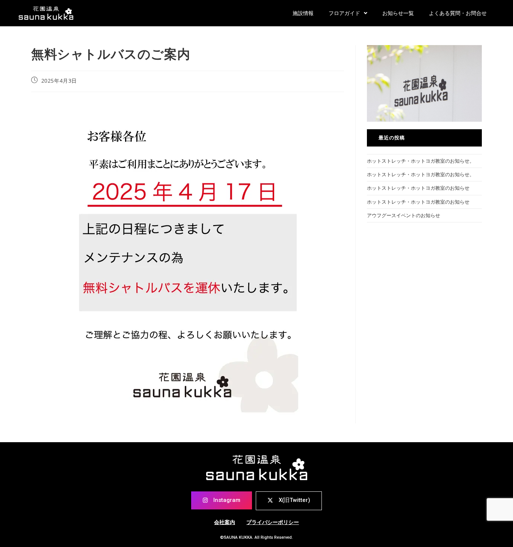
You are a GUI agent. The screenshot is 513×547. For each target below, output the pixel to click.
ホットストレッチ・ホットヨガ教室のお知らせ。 (420, 160)
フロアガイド (344, 13)
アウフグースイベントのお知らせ (403, 215)
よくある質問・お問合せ (458, 13)
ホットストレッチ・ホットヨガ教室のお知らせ (418, 187)
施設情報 (303, 13)
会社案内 (224, 522)
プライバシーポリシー (272, 522)
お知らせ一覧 (398, 13)
